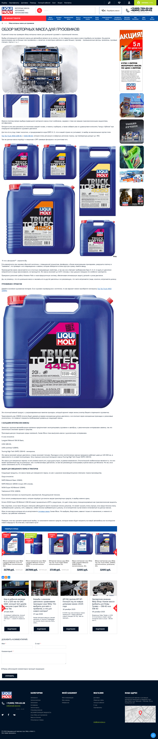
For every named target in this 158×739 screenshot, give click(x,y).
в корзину (13, 546)
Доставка (24, 3)
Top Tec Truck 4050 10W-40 (12, 136)
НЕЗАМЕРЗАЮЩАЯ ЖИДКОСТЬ (41, 712)
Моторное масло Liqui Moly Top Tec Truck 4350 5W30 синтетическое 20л (59, 562)
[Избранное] (119, 2)
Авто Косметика (135, 18)
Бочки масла (97, 18)
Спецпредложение (36, 710)
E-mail (38, 644)
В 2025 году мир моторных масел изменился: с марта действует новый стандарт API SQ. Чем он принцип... (74, 615)
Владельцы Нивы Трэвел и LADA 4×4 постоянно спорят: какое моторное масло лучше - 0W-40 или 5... (102, 617)
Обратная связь (99, 700)
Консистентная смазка (87, 18)
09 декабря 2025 (98, 612)
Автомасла (34, 697)
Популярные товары (37, 720)
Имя (4, 644)
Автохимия (34, 702)
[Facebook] (8, 715)
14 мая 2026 (8, 612)
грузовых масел (44, 511)
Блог (54, 3)
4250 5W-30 (28, 136)
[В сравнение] (10, 570)
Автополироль (35, 707)
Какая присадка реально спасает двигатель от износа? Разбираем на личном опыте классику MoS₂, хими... (44, 620)
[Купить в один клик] (4, 570)
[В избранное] (15, 570)
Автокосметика (35, 700)
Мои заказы (66, 700)
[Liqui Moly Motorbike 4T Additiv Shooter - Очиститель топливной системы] (132, 205)
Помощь (33, 3)
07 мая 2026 (38, 614)
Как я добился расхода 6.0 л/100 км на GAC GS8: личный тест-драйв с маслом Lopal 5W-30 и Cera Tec (15, 604)
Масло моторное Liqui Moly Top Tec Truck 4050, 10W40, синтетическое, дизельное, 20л (105, 563)
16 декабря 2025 (69, 609)
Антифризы (34, 705)
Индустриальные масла (107, 18)
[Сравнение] (109, 2)
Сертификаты (14, 3)
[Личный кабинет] (129, 2)
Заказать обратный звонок (140, 13)
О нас (95, 705)
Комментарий (8, 651)
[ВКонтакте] (3, 577)
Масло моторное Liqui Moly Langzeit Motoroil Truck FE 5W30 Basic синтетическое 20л (13, 563)
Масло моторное (50, 18)
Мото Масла (144, 18)
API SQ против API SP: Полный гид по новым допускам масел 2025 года (73, 602)
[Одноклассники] (6, 577)
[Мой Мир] (9, 577)
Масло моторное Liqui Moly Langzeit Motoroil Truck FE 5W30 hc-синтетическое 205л (36, 563)
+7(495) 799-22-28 (141, 8)
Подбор (4, 3)
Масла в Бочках (36, 717)
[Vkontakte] (14, 715)
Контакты (67, 3)
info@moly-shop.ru (99, 722)
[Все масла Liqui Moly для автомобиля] (132, 143)
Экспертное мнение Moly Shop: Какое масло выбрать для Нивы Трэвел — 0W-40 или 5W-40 (103, 604)
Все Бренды (152, 18)
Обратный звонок (13, 706)
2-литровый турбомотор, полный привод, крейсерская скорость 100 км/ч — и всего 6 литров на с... (14, 617)
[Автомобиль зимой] (132, 182)
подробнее (12, 629)
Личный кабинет (44, 3)
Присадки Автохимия (127, 18)
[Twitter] (3, 715)
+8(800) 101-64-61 (141, 10)
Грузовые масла (58, 18)
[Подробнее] (21, 569)
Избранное (65, 702)
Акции (60, 3)
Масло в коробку (78, 18)
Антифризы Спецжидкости (118, 18)
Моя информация (67, 697)
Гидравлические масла (68, 18)
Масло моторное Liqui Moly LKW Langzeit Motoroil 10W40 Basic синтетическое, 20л (82, 563)
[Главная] (2, 23)
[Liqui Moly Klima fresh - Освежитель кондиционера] (132, 117)
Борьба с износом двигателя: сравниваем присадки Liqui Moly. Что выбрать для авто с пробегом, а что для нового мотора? (44, 605)
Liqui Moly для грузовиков (39, 715)
